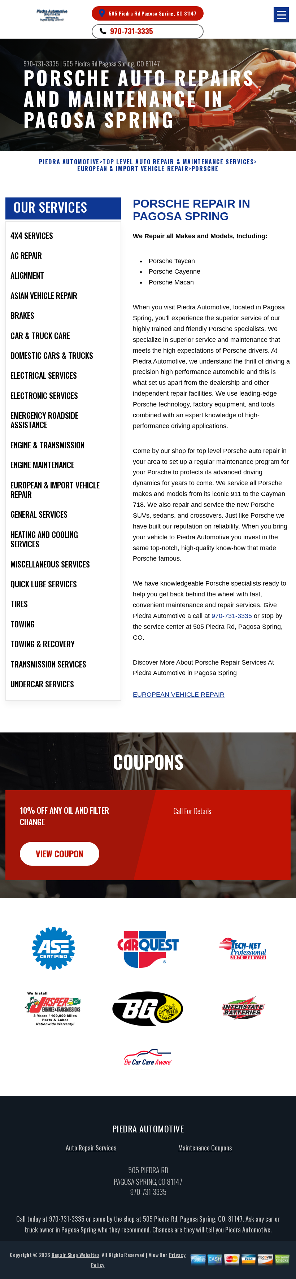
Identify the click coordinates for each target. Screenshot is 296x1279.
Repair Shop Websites (75, 1254)
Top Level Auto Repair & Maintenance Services (178, 161)
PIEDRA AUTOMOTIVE (69, 161)
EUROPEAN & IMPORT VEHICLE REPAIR (132, 168)
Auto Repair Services (91, 1147)
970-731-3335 (131, 31)
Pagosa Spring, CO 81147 (129, 63)
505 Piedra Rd (80, 63)
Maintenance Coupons (205, 1147)
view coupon (59, 853)
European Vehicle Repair (179, 694)
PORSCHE (205, 168)
